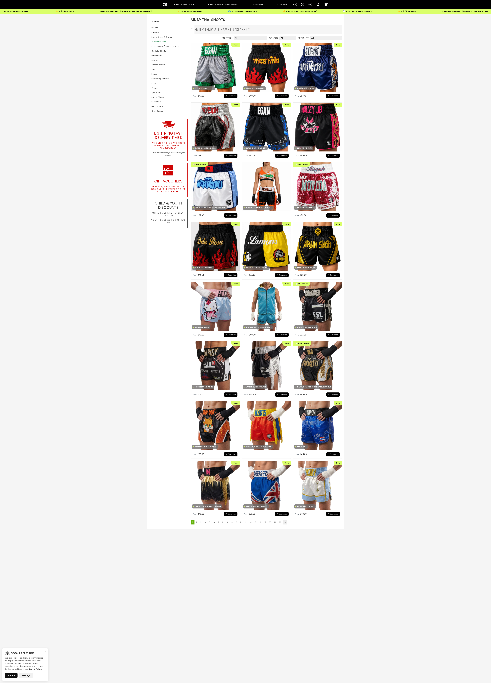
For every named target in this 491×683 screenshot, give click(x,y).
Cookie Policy (34, 669)
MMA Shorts (157, 55)
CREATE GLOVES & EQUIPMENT (223, 4)
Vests (154, 69)
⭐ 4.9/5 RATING (336, 11)
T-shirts (155, 88)
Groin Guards (157, 111)
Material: (227, 38)
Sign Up (33, 11)
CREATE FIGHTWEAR (184, 4)
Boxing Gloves (158, 97)
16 (260, 522)
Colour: (274, 38)
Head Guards (157, 106)
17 (265, 522)
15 (255, 522)
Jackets (155, 60)
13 (246, 522)
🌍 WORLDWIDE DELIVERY (171, 11)
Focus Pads (156, 102)
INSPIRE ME (258, 4)
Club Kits (155, 32)
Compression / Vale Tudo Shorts (166, 46)
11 (236, 522)
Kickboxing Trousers (160, 78)
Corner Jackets (158, 65)
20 (280, 522)
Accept (11, 675)
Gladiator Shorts (159, 51)
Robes (154, 74)
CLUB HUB (282, 4)
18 (270, 522)
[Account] (318, 4)
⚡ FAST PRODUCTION (118, 11)
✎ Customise (231, 96)
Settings (26, 675)
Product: (303, 38)
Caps (154, 83)
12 (241, 522)
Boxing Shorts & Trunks (162, 37)
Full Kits (155, 28)
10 (232, 522)
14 (251, 522)
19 (275, 522)
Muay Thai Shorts (160, 41)
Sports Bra (156, 92)
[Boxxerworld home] (165, 4)
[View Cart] (326, 4)
